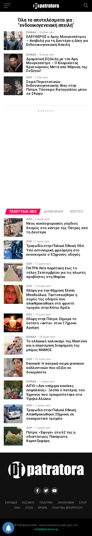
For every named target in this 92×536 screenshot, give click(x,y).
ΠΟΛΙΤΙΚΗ (46, 502)
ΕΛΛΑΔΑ (11, 502)
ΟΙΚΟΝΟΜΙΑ (66, 502)
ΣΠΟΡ (83, 502)
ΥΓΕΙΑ (29, 507)
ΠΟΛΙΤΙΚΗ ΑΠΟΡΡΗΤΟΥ (67, 507)
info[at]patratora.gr (46, 529)
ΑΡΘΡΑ (42, 507)
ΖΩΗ (17, 507)
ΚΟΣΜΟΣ (28, 502)
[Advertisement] (46, 159)
